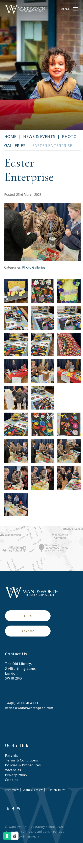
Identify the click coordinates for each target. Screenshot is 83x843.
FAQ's (28, 616)
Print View (12, 789)
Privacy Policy (16, 775)
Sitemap (12, 831)
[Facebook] (13, 808)
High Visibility (56, 789)
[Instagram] (18, 808)
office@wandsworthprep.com (29, 708)
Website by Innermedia (22, 836)
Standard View (33, 789)
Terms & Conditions (21, 760)
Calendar (28, 631)
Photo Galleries (33, 267)
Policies (58, 831)
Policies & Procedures (23, 765)
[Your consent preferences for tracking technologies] (15, 836)
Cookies (11, 779)
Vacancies (13, 770)
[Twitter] (8, 808)
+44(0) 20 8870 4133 (21, 703)
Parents (11, 755)
